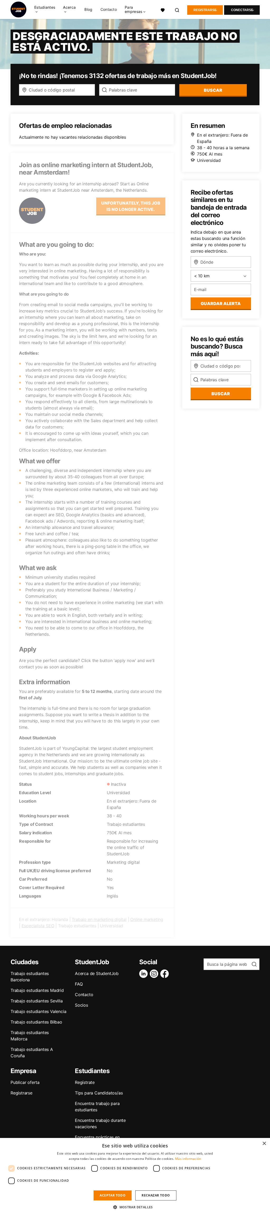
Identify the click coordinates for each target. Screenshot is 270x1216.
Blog (88, 9)
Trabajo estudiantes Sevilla (37, 1000)
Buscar (213, 90)
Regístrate (85, 1082)
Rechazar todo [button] (156, 1195)
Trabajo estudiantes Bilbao (36, 1022)
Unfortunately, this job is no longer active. (130, 206)
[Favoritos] (162, 9)
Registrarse (205, 10)
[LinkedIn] (144, 973)
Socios (81, 1005)
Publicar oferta (25, 1082)
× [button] (264, 1144)
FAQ (79, 984)
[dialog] (135, 1177)
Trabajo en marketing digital (99, 919)
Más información (188, 1158)
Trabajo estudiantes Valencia (38, 1011)
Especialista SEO (38, 925)
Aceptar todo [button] (113, 1195)
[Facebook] (165, 973)
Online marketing (146, 919)
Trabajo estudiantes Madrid (37, 990)
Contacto (108, 9)
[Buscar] (177, 9)
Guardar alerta (221, 303)
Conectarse (242, 10)
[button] (135, 1207)
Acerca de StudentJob (97, 973)
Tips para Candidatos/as (99, 1093)
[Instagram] (155, 973)
